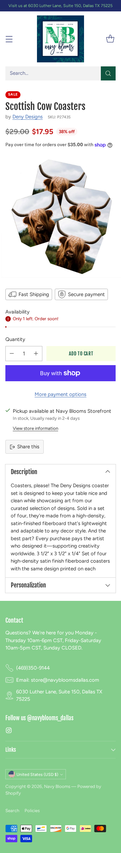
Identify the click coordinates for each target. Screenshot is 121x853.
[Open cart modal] (110, 39)
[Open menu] (9, 39)
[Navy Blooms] (60, 39)
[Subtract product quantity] (12, 353)
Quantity (15, 339)
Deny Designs (27, 117)
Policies (32, 810)
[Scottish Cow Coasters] (60, 217)
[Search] (108, 73)
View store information (35, 428)
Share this (28, 447)
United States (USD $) (37, 774)
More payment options (60, 394)
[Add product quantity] (36, 353)
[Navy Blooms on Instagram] (9, 731)
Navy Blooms (57, 786)
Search (12, 810)
